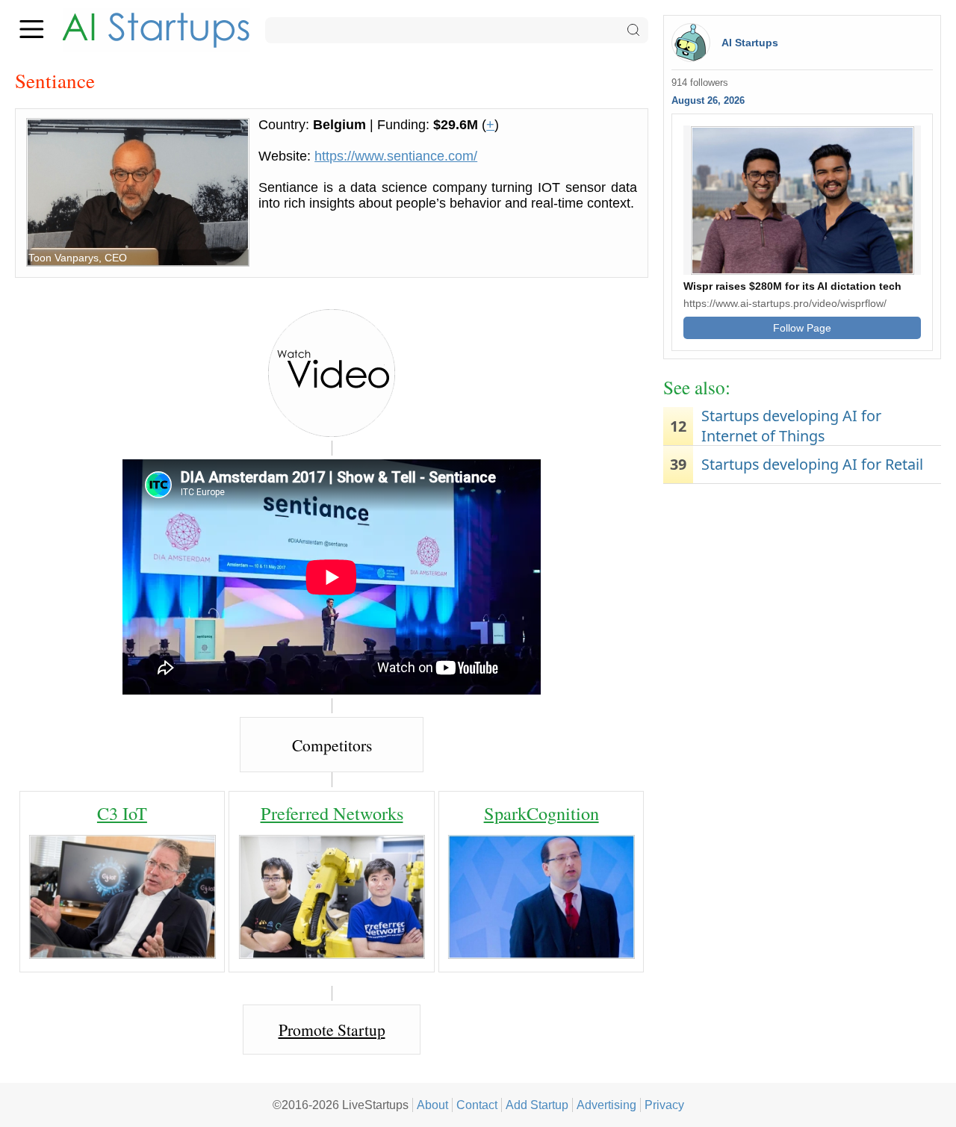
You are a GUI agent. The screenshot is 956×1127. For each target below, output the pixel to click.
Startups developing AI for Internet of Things (791, 426)
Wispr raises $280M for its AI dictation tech (792, 286)
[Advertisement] (802, 607)
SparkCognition (541, 813)
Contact (476, 1104)
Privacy (664, 1104)
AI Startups (749, 43)
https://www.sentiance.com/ (395, 156)
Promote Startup (332, 1029)
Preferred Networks (332, 813)
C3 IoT (122, 813)
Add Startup (537, 1104)
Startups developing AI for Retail (812, 464)
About (432, 1104)
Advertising (606, 1104)
